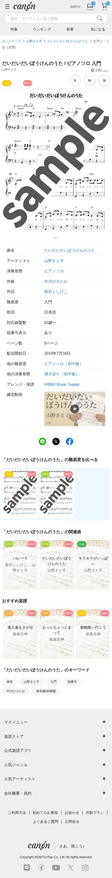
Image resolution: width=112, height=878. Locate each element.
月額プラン (95, 812)
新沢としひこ (56, 291)
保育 (10, 682)
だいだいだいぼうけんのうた (67, 41)
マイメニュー (16, 722)
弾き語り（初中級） (61, 374)
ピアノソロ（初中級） (63, 363)
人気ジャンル (16, 765)
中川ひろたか (56, 281)
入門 (53, 682)
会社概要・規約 (18, 793)
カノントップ (11, 41)
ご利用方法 (17, 812)
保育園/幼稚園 (46, 691)
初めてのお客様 (45, 812)
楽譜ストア (14, 736)
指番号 (72, 682)
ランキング (42, 29)
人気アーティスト (19, 779)
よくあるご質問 (45, 821)
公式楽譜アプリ (18, 750)
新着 (70, 29)
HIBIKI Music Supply (62, 384)
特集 (14, 29)
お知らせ (72, 812)
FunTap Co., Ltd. (53, 857)
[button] (75, 80)
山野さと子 (34, 41)
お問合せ (72, 821)
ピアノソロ (54, 271)
